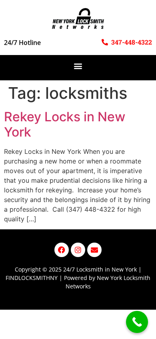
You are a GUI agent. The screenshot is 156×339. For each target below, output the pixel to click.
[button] (78, 65)
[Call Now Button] (137, 322)
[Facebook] (61, 250)
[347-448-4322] (105, 42)
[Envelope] (94, 250)
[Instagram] (78, 250)
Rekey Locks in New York (64, 124)
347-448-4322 (131, 42)
